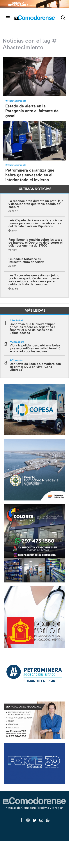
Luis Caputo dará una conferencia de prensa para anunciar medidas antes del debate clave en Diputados (35, 223)
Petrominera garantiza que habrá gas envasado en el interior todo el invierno (29, 175)
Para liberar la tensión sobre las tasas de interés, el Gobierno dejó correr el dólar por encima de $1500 (35, 242)
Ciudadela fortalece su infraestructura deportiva (26, 260)
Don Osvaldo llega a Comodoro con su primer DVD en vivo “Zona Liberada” (35, 366)
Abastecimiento (17, 100)
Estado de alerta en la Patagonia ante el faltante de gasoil (32, 111)
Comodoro (18, 341)
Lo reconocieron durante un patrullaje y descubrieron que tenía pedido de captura (35, 204)
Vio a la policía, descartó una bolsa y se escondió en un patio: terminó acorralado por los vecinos (35, 348)
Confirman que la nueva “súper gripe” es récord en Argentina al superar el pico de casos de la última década (33, 328)
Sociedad (17, 320)
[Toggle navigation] (8, 17)
